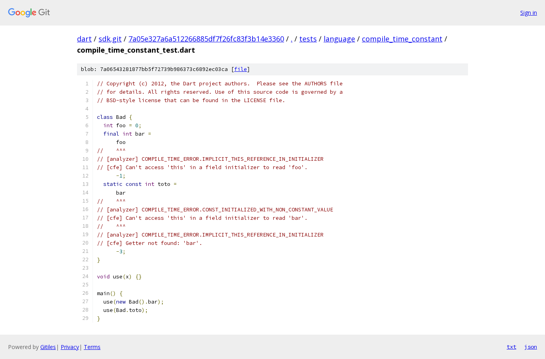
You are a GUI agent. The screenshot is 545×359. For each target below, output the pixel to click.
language (339, 38)
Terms (92, 347)
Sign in (528, 12)
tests (308, 38)
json (530, 346)
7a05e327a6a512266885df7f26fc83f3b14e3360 (206, 38)
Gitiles (48, 347)
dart (84, 38)
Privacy (70, 347)
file (240, 69)
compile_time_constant (402, 38)
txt (511, 346)
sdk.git (110, 38)
